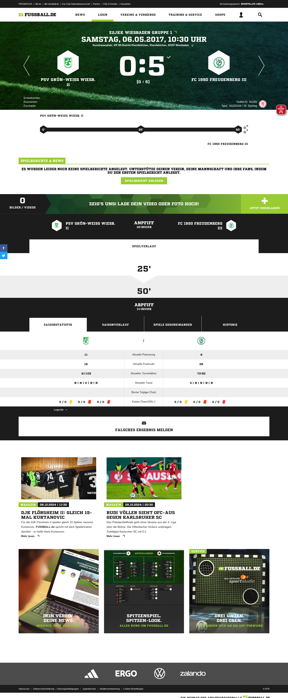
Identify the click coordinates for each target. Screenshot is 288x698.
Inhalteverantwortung (110, 689)
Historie (230, 324)
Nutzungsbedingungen (68, 689)
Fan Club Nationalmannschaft (76, 4)
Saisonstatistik (58, 324)
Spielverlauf (144, 246)
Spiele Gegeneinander (172, 324)
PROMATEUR (25, 4)
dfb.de (38, 4)
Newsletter (125, 4)
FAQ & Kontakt (110, 4)
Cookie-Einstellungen (133, 689)
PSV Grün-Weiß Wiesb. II (68, 82)
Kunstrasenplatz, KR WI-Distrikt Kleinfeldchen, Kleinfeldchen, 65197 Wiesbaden (141, 45)
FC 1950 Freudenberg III (218, 80)
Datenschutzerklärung (43, 689)
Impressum (24, 689)
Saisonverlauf (115, 324)
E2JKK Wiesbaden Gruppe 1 (140, 33)
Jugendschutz (89, 689)
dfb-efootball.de (51, 4)
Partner (96, 4)
